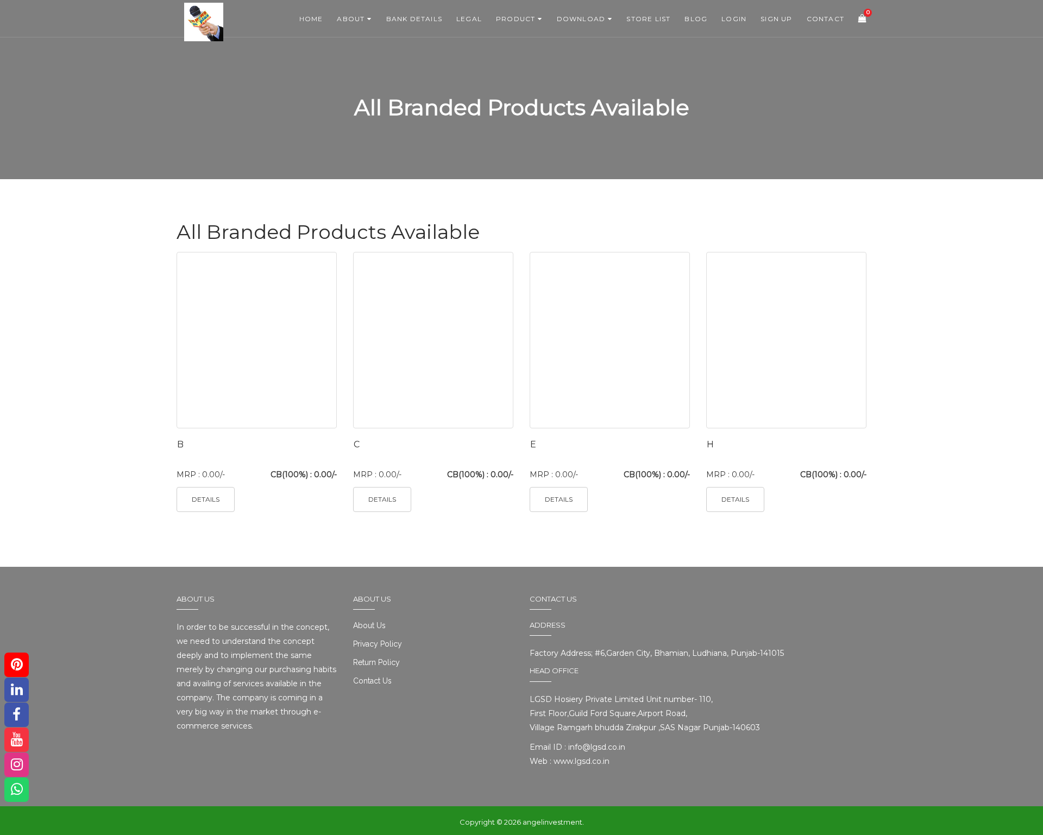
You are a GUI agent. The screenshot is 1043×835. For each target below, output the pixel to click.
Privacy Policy (377, 644)
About (351, 19)
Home (311, 19)
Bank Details (414, 19)
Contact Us (372, 680)
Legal (469, 19)
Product (515, 19)
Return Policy (376, 662)
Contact (825, 19)
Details (205, 499)
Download (581, 19)
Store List (648, 19)
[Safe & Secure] (223, 13)
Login (733, 19)
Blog (695, 19)
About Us (369, 625)
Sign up (776, 19)
